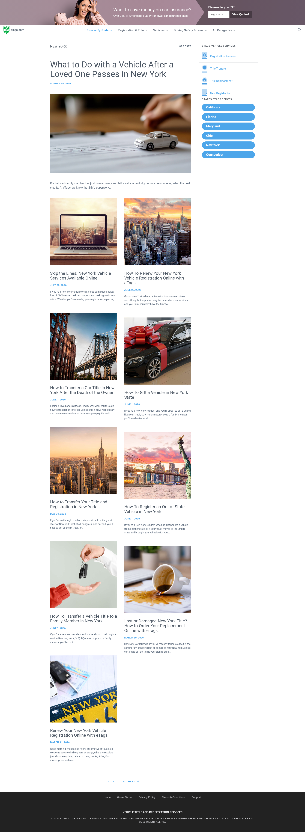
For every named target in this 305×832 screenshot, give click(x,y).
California (213, 107)
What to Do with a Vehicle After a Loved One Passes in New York (112, 69)
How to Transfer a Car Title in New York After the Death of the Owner (82, 390)
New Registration (220, 93)
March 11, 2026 (60, 742)
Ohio (209, 136)
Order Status (124, 797)
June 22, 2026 (132, 290)
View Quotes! (240, 14)
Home (107, 797)
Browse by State (97, 30)
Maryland (213, 126)
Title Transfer (218, 68)
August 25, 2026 (60, 83)
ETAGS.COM (66, 818)
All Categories (222, 30)
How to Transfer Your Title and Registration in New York (78, 504)
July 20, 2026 (58, 285)
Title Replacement (221, 81)
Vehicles (159, 30)
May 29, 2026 (58, 513)
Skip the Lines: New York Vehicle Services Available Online (80, 276)
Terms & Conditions (174, 797)
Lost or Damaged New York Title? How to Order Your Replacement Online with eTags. (155, 626)
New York (213, 145)
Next (131, 781)
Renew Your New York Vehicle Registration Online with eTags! (79, 733)
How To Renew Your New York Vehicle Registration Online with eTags (154, 278)
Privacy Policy (147, 797)
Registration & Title (131, 30)
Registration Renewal (223, 56)
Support (196, 797)
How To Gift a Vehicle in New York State (156, 395)
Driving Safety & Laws (189, 30)
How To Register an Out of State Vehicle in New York (154, 509)
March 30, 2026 (134, 637)
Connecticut (214, 154)
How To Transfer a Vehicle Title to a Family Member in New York (83, 618)
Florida (211, 117)
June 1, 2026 (58, 399)
